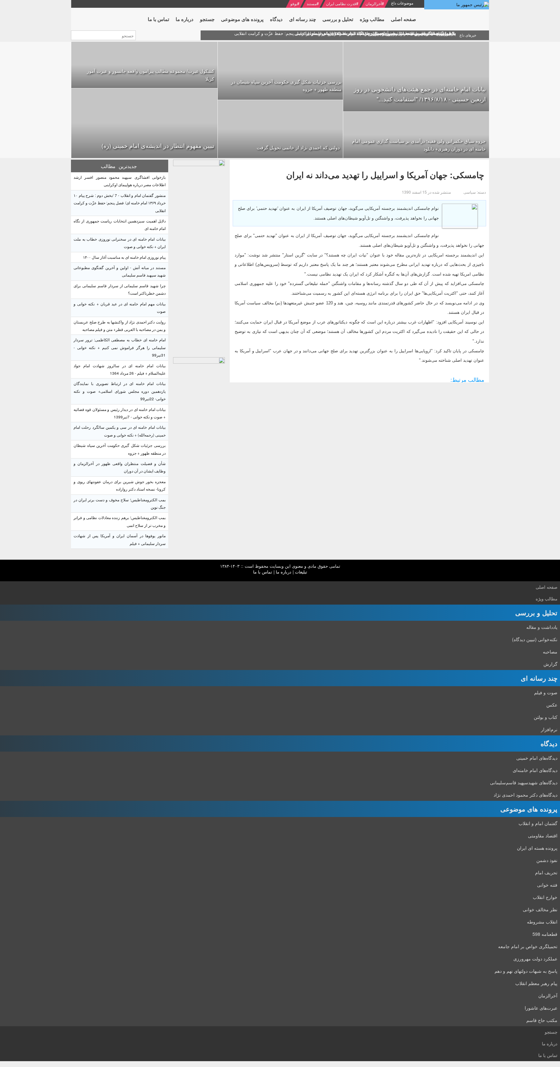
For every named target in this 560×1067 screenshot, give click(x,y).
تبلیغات (301, 572)
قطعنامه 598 (544, 934)
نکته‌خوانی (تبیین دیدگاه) (534, 639)
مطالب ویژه (546, 599)
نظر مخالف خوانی (540, 909)
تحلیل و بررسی (536, 612)
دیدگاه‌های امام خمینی (536, 758)
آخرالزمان (374, 3)
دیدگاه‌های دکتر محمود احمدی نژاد (525, 794)
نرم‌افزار (549, 729)
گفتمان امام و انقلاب (538, 823)
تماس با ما (262, 572)
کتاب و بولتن (545, 717)
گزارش (550, 664)
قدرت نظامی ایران (341, 3)
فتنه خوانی (547, 884)
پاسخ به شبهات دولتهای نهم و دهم (526, 971)
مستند (312, 3)
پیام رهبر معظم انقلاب (536, 983)
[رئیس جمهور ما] (456, 4)
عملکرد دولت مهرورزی (535, 958)
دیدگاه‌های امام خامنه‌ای (535, 770)
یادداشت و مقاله (541, 627)
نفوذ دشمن (546, 860)
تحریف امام (546, 872)
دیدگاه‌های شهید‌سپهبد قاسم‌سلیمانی (523, 782)
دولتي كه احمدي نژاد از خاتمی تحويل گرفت (298, 147)
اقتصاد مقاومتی (542, 835)
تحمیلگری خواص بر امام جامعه (527, 946)
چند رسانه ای (539, 678)
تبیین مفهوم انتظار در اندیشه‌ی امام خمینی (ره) (157, 145)
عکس (551, 704)
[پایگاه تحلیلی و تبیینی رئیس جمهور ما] (199, 257)
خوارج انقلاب (545, 897)
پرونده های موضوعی (528, 808)
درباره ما (283, 572)
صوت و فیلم (545, 692)
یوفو (293, 3)
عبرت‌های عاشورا (541, 1008)
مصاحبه (550, 651)
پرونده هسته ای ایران (537, 848)
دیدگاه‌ (549, 743)
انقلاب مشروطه (542, 921)
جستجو (551, 1032)
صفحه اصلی (546, 587)
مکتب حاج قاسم (541, 1020)
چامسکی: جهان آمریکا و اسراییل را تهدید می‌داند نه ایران (385, 175)
